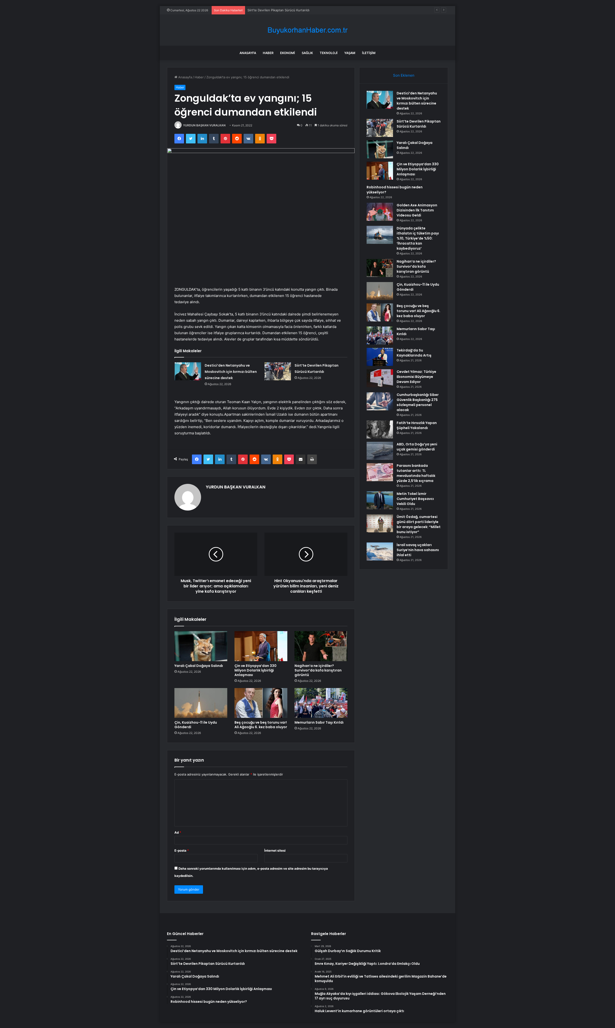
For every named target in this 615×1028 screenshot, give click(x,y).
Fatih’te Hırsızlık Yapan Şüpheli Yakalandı (417, 425)
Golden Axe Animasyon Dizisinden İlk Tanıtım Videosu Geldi (417, 210)
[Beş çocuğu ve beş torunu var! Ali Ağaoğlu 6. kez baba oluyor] (260, 703)
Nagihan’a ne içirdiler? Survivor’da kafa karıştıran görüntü (318, 670)
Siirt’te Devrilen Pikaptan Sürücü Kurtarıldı (419, 124)
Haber (268, 53)
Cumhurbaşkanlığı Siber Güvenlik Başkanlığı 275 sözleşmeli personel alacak (418, 402)
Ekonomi (287, 53)
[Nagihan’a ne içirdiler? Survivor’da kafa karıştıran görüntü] (321, 646)
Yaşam (349, 53)
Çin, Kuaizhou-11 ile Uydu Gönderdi (195, 724)
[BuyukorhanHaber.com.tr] (307, 30)
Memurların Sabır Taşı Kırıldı (319, 722)
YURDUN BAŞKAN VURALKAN (204, 125)
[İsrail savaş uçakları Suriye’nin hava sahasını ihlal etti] (380, 551)
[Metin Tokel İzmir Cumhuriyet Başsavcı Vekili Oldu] (380, 500)
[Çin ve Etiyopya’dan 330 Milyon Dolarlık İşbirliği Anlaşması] (260, 646)
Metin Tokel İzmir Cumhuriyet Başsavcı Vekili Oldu (415, 498)
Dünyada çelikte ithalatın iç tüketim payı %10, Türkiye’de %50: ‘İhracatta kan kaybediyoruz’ (418, 238)
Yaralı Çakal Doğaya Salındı (267, 10)
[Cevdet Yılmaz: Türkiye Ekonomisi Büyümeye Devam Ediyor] (380, 378)
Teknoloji (329, 53)
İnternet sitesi (275, 850)
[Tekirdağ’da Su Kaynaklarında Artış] (380, 357)
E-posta (181, 850)
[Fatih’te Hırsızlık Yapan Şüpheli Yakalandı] (380, 429)
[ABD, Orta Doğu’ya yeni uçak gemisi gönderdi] (380, 451)
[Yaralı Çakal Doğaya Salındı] (200, 646)
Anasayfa (248, 53)
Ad (177, 832)
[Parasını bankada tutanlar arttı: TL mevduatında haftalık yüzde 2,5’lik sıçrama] (380, 472)
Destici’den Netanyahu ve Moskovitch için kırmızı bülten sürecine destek (231, 371)
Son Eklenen (403, 75)
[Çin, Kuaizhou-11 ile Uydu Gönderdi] (200, 703)
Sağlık (307, 53)
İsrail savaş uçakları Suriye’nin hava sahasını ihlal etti (418, 549)
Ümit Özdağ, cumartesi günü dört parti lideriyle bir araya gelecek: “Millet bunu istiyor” (419, 524)
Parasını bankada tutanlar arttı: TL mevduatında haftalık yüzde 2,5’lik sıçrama (416, 473)
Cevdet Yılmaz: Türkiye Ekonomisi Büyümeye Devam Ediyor (416, 376)
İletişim (368, 53)
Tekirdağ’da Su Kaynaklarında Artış (414, 353)
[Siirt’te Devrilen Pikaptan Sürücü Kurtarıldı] (277, 371)
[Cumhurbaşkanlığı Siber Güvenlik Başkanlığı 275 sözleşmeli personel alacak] (380, 401)
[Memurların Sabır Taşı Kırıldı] (321, 703)
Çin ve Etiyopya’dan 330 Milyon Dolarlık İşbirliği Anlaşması (255, 670)
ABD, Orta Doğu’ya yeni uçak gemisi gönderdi (417, 447)
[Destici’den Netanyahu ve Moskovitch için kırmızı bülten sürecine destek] (188, 371)
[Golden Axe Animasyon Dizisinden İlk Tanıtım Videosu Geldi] (380, 212)
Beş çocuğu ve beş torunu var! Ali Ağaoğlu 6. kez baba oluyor (260, 724)
